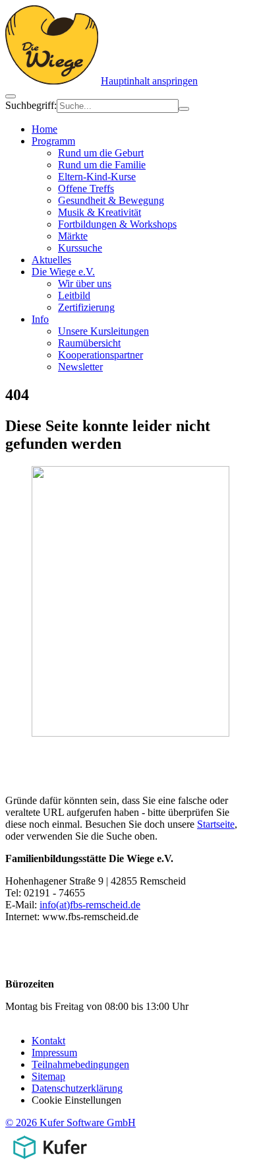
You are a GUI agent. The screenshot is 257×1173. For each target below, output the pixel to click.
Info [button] (40, 319)
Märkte (73, 236)
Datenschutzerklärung (77, 1088)
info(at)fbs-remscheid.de (90, 904)
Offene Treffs (86, 188)
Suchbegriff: (31, 105)
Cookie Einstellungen (76, 1100)
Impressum (54, 1052)
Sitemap (48, 1076)
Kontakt (48, 1040)
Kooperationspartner (100, 354)
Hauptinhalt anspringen (149, 80)
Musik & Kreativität (99, 212)
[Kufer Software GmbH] (49, 1161)
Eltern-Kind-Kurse (97, 176)
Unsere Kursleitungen (103, 331)
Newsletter (80, 366)
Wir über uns (84, 283)
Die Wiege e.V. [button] (63, 271)
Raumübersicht (89, 343)
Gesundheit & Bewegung (111, 200)
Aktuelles (51, 259)
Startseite (216, 824)
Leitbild (74, 295)
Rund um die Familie (102, 164)
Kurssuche (80, 247)
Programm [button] (53, 141)
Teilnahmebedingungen (80, 1064)
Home (44, 129)
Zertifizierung (86, 307)
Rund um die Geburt (101, 152)
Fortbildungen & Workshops (117, 224)
